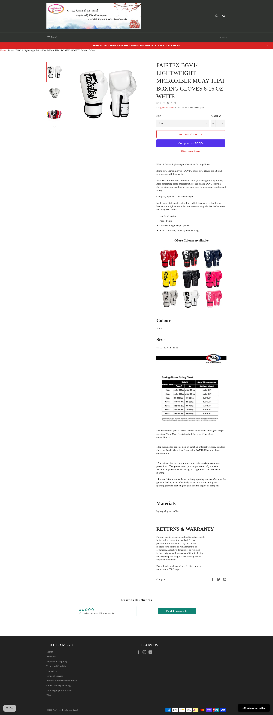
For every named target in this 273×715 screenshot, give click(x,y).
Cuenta (223, 37)
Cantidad (216, 116)
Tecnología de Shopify (70, 710)
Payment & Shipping (56, 661)
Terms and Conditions (57, 666)
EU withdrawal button (254, 708)
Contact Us (51, 671)
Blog (48, 695)
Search (49, 651)
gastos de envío (167, 107)
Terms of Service (54, 676)
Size (158, 116)
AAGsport (57, 710)
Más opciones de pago (190, 151)
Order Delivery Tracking (58, 685)
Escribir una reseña (176, 611)
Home (3, 50)
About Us (51, 656)
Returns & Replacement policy (61, 680)
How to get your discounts (59, 690)
